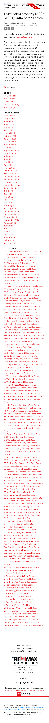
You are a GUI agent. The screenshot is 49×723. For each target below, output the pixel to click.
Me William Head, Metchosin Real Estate (22, 393)
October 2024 (10, 182)
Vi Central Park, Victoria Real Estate (20, 573)
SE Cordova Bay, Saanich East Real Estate (22, 472)
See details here (24, 37)
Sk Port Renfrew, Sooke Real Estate (20, 530)
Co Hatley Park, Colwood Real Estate (20, 254)
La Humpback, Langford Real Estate (20, 362)
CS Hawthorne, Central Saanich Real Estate (23, 286)
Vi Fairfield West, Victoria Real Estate (20, 582)
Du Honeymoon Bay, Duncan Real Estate (22, 301)
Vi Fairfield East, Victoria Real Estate (20, 579)
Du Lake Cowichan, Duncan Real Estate (22, 307)
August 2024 (10, 188)
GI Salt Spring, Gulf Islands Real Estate (21, 330)
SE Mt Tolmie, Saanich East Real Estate (21, 492)
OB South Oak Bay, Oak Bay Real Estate (22, 449)
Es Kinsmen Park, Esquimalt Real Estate (22, 315)
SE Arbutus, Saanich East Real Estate (20, 457)
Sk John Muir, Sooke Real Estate (18, 524)
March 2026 (9, 133)
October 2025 (10, 148)
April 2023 (8, 234)
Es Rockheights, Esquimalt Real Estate (21, 321)
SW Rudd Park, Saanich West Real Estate (22, 559)
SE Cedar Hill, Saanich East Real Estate (21, 469)
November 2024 (11, 179)
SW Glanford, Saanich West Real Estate (22, 541)
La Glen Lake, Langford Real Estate (20, 353)
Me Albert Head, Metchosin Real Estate (21, 385)
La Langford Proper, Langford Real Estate (23, 364)
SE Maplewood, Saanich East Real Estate (22, 486)
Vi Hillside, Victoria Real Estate (17, 588)
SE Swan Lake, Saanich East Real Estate (22, 501)
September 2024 (11, 185)
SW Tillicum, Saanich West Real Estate (21, 567)
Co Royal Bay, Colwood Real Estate (19, 266)
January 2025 (10, 174)
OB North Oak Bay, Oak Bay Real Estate (22, 446)
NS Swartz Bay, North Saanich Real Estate (23, 434)
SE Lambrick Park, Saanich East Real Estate (23, 483)
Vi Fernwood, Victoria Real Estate (19, 585)
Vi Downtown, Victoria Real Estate (19, 576)
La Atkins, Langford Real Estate (18, 341)
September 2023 (11, 220)
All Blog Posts (10, 96)
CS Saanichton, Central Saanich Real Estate (23, 292)
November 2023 (11, 214)
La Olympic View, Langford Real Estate (21, 373)
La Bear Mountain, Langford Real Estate (22, 344)
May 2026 (8, 127)
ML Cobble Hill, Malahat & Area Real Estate (23, 396)
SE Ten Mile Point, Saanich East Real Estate (23, 504)
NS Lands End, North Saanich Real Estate (22, 425)
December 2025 (11, 142)
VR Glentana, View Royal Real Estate (20, 608)
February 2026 (10, 136)
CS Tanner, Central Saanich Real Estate (21, 295)
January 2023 (10, 243)
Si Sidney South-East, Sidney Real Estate (22, 512)
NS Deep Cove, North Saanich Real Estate (23, 422)
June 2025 (9, 159)
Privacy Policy (10, 690)
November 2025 (11, 145)
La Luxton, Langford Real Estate (18, 367)
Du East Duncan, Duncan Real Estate (21, 298)
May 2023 (8, 232)
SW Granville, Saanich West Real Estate (21, 547)
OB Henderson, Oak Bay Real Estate (20, 443)
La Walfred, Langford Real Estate (19, 379)
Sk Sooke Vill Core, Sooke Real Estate (21, 533)
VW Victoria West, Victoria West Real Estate (23, 625)
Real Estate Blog (11, 104)
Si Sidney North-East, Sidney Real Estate (22, 506)
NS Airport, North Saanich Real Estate (21, 411)
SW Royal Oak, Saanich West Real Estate (22, 556)
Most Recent (9, 116)
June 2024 (9, 194)
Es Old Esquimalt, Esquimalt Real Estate (22, 318)
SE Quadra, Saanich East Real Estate (25, 25)
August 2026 (10, 119)
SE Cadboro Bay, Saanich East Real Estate (22, 463)
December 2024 (11, 177)
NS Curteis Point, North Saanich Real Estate (23, 417)
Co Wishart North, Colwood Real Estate (21, 275)
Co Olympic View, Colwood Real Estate (21, 263)
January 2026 (10, 139)
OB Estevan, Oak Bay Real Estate (19, 437)
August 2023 (10, 223)
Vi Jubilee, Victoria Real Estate (17, 593)
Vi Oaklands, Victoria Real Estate (18, 599)
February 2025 (10, 171)
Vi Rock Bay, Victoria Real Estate (18, 602)
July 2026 (8, 121)
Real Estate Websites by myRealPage (30, 690)
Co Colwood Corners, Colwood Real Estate (23, 251)
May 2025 (8, 162)
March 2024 (9, 203)
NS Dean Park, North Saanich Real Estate (22, 420)
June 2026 (9, 124)
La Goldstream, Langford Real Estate (20, 356)
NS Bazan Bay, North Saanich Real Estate (22, 414)
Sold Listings (9, 107)
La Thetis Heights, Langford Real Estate (22, 376)
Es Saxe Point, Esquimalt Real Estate (20, 324)
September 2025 (11, 150)
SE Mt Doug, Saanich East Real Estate (21, 489)
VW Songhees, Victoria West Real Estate (22, 622)
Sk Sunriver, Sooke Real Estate (18, 535)
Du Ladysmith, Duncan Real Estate (20, 304)
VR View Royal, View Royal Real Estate (21, 620)
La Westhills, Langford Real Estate (19, 382)
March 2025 (9, 168)
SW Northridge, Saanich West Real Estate (23, 553)
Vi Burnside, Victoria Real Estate (18, 570)
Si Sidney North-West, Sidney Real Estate (22, 509)
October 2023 (10, 217)
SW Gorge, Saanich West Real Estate (20, 544)
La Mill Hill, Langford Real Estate (18, 370)
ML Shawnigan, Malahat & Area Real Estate (23, 408)
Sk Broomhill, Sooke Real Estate (18, 518)
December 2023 (11, 211)
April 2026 (8, 130)
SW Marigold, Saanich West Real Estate (21, 550)
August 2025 (10, 153)
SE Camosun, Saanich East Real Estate (21, 466)
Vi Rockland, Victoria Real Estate (18, 605)
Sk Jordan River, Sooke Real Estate (19, 527)
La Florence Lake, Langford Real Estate (21, 350)
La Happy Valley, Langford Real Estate (21, 359)
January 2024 (10, 208)
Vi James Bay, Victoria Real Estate (19, 591)
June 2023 (9, 229)
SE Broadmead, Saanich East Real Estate (22, 460)
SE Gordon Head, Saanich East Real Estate (23, 475)
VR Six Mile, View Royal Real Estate (19, 617)
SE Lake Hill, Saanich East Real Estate (20, 480)
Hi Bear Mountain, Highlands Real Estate (22, 333)
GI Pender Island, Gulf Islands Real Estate (23, 327)
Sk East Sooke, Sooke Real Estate (19, 521)
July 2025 (8, 156)
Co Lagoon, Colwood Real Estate (18, 257)
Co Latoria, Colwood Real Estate (18, 260)
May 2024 (8, 197)
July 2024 (8, 191)
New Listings (9, 99)
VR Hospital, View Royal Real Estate (20, 611)
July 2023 (8, 226)
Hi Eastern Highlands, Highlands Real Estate (24, 335)
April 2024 (8, 200)
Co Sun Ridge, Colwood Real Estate (20, 269)
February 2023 (11, 240)
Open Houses (10, 102)
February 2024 (11, 206)
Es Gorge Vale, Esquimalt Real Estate (20, 312)
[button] (17, 683)
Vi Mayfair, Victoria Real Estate (17, 596)
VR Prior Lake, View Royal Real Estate (21, 614)
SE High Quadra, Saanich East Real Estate (22, 478)
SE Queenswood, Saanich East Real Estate (23, 498)
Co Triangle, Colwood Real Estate (19, 272)
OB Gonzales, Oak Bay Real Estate (19, 440)
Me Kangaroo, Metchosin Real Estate (20, 388)
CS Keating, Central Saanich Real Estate (22, 289)
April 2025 (8, 165)
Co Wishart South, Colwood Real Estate (22, 278)
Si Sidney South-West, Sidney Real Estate (22, 515)
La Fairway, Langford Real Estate (18, 347)
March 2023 (9, 237)
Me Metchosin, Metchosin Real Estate (21, 391)
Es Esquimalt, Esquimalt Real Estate (20, 309)
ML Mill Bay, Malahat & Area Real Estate (21, 405)
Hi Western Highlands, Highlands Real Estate (24, 338)
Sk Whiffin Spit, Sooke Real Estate (19, 538)
